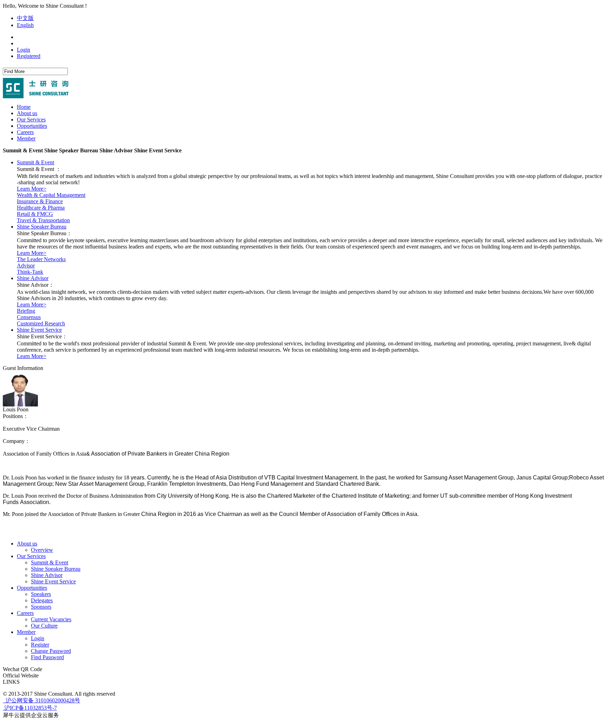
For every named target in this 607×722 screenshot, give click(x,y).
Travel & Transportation (43, 220)
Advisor (26, 266)
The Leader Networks (41, 259)
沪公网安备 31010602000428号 (42, 700)
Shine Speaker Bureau (41, 227)
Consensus (29, 317)
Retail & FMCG (35, 214)
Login (23, 50)
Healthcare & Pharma (41, 208)
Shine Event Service (39, 330)
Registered (28, 56)
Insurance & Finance (40, 201)
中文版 (25, 18)
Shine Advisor (32, 278)
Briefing (26, 311)
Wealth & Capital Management (51, 195)
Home (24, 107)
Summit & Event (35, 162)
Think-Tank (30, 272)
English (25, 25)
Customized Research (41, 323)
